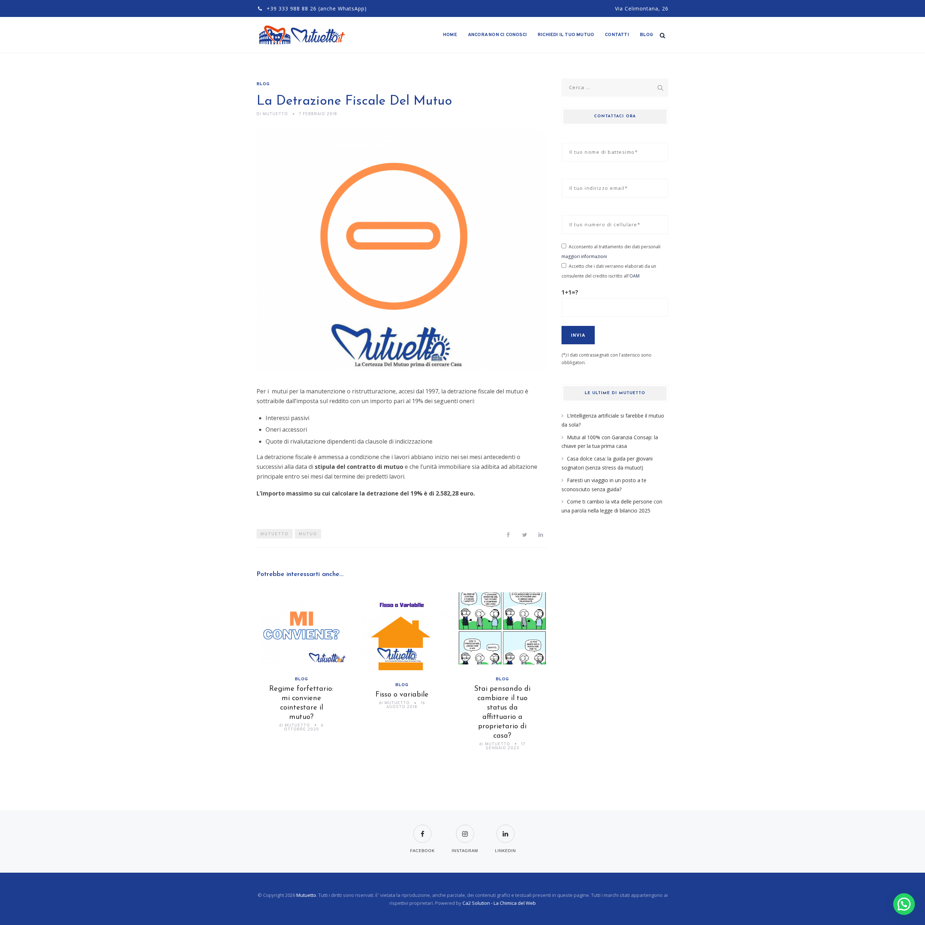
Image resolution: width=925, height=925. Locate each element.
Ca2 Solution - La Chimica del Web (499, 903)
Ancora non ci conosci (497, 35)
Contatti (617, 35)
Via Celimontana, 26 (641, 8)
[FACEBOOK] (422, 829)
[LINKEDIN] (505, 829)
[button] (904, 904)
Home (450, 35)
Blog (646, 35)
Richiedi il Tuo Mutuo (566, 35)
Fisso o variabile (402, 694)
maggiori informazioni (584, 256)
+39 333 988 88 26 (292, 8)
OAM (634, 276)
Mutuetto (306, 895)
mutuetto (275, 534)
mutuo (308, 534)
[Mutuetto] (302, 35)
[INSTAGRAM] (465, 829)
